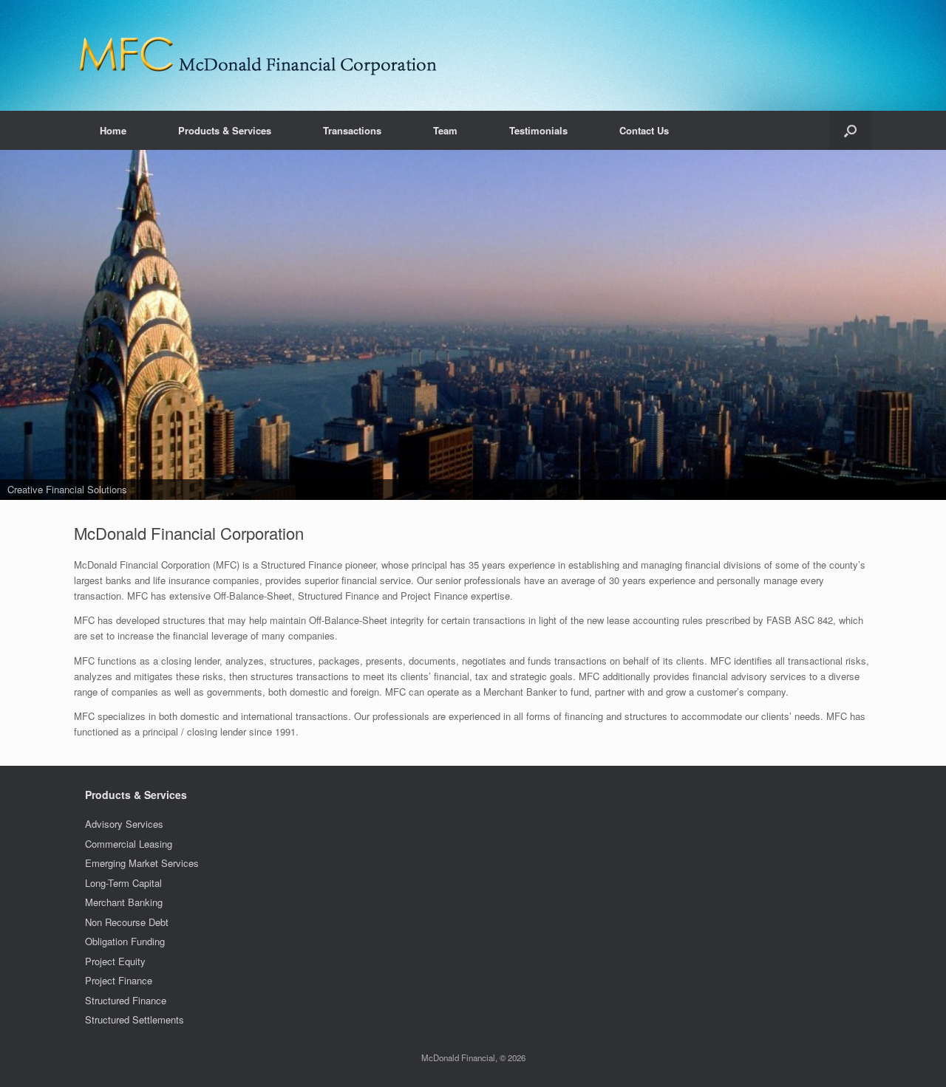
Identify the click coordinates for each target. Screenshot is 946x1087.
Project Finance (118, 980)
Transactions (352, 130)
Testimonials (538, 130)
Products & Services (224, 130)
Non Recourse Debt (127, 922)
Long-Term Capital (123, 883)
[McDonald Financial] (258, 55)
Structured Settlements (134, 1019)
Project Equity (115, 961)
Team (445, 130)
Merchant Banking (124, 902)
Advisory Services (124, 824)
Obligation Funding (125, 941)
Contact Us (644, 130)
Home (113, 130)
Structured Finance (125, 1000)
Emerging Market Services (142, 863)
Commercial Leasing (128, 844)
